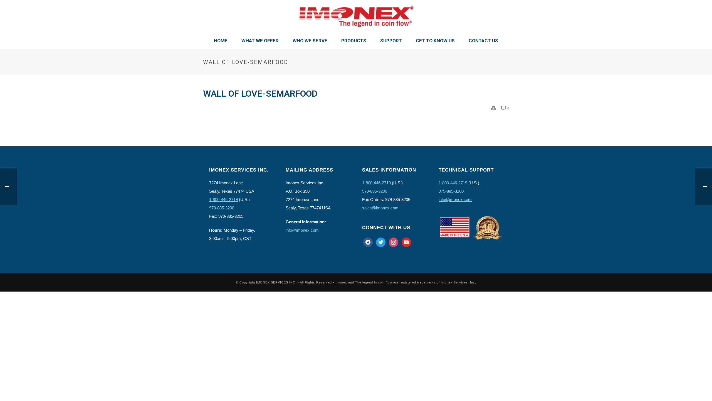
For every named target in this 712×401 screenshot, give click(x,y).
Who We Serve (310, 40)
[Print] (493, 108)
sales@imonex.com (380, 208)
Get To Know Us (435, 40)
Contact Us (483, 40)
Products (353, 40)
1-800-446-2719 (223, 199)
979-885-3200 (221, 208)
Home (221, 40)
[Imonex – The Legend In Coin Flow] (356, 16)
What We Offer (260, 40)
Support (391, 40)
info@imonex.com (302, 230)
